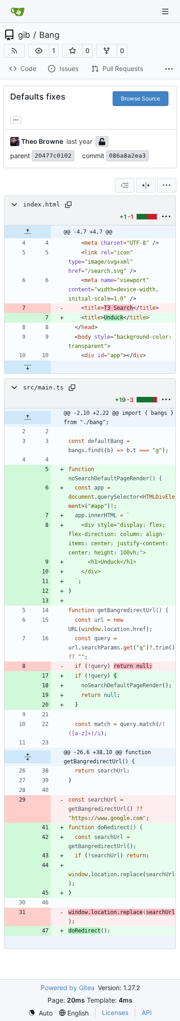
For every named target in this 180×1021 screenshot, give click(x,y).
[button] (38, 51)
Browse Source (140, 98)
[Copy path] (68, 204)
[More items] (169, 69)
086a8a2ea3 (127, 155)
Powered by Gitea (68, 987)
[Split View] (146, 185)
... (15, 119)
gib (24, 35)
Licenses (115, 1012)
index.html (41, 204)
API (147, 1012)
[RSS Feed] (14, 51)
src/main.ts (43, 387)
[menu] (166, 185)
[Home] (17, 11)
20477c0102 (53, 155)
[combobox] (124, 185)
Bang (49, 35)
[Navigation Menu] (166, 11)
